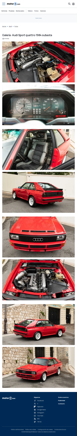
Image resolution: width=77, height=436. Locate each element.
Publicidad (61, 400)
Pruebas (11, 11)
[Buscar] (69, 4)
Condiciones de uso (60, 429)
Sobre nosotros (63, 397)
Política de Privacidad (17, 429)
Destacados (20, 11)
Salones (43, 11)
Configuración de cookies (45, 429)
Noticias (4, 11)
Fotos (36, 11)
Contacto (61, 404)
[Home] (14, 4)
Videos (30, 11)
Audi (10, 26)
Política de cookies (30, 429)
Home (4, 26)
